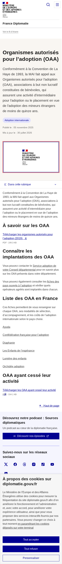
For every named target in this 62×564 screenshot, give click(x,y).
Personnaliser (31, 558)
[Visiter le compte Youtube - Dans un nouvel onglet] (52, 464)
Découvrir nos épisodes (31, 436)
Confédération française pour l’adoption (26, 334)
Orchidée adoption (13, 366)
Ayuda (6, 327)
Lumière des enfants (14, 358)
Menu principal (57, 4)
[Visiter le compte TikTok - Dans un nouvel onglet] (43, 464)
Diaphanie (9, 342)
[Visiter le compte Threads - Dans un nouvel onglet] (24, 464)
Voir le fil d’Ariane (10, 32)
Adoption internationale (17, 120)
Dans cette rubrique (19, 184)
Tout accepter (31, 539)
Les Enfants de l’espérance (19, 350)
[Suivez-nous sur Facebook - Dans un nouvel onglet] (15, 464)
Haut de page (51, 405)
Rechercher (48, 4)
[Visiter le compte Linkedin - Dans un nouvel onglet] (6, 473)
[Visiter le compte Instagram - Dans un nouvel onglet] (33, 464)
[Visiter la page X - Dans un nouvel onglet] (6, 464)
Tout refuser (31, 548)
